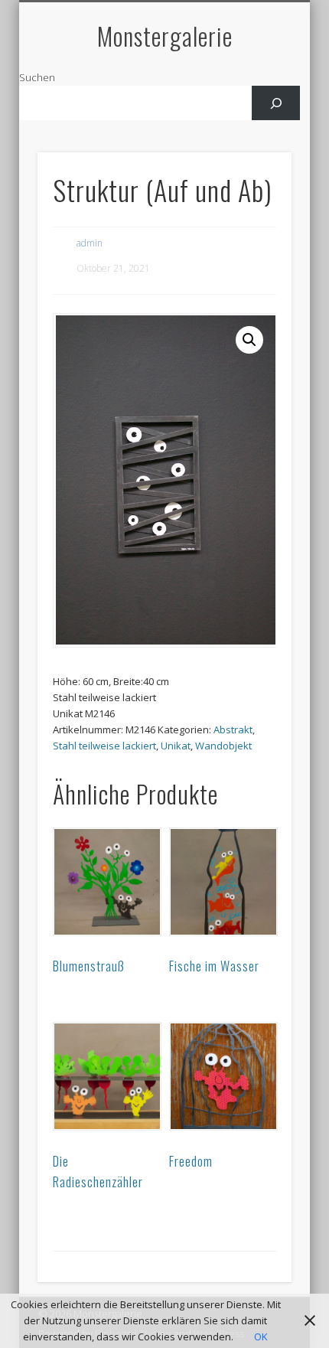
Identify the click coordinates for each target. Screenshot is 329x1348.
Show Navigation (254, 137)
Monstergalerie (165, 36)
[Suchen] (276, 103)
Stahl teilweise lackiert (104, 745)
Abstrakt (232, 729)
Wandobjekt (223, 745)
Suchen (37, 77)
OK (261, 1336)
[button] (249, 340)
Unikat (176, 745)
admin (90, 243)
